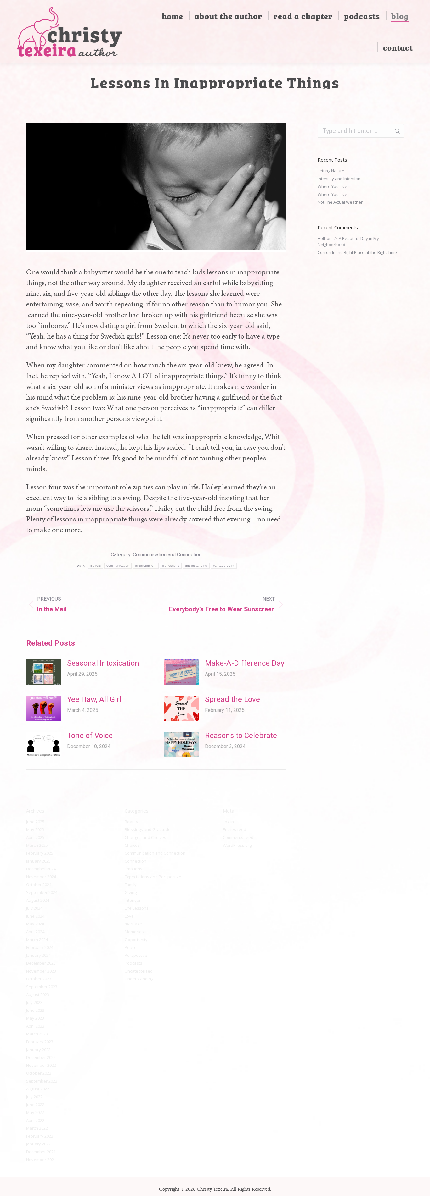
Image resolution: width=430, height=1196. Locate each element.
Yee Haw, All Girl (94, 699)
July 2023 (34, 1002)
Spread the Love (232, 699)
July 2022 (34, 1097)
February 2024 (39, 947)
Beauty (131, 821)
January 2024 (38, 955)
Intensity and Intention (339, 178)
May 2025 (35, 829)
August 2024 (37, 900)
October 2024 (38, 884)
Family (131, 884)
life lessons (170, 565)
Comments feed (238, 837)
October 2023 (38, 979)
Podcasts (133, 963)
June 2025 (35, 821)
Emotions (133, 869)
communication (117, 565)
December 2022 (41, 1057)
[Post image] (43, 672)
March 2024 (37, 939)
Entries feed (234, 829)
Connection (135, 861)
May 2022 (35, 1112)
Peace (131, 947)
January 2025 (38, 861)
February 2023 (39, 1041)
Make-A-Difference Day (244, 663)
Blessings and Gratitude (148, 829)
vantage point (224, 565)
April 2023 (35, 1026)
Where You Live (332, 186)
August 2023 (37, 994)
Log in (228, 821)
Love (129, 916)
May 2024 (35, 924)
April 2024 (35, 931)
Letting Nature (331, 171)
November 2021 (41, 1159)
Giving (131, 892)
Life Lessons (137, 908)
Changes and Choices (145, 837)
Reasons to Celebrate (241, 735)
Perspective (136, 955)
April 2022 (35, 1120)
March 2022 (37, 1128)
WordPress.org (237, 845)
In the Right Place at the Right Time (364, 252)
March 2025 (37, 845)
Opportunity (136, 939)
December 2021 (41, 1152)
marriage (133, 924)
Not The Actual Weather (340, 202)
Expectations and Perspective (153, 876)
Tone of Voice (90, 735)
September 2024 (41, 892)
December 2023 (41, 963)
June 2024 (35, 916)
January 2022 (38, 1144)
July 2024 (34, 908)
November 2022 (41, 1065)
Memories (134, 931)
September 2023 (41, 986)
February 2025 (39, 853)
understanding (196, 565)
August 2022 (37, 1089)
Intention (133, 900)
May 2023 (35, 1018)
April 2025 (35, 837)
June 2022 (35, 1104)
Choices (132, 845)
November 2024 (41, 876)
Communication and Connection (167, 555)
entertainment (145, 565)
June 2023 (35, 1010)
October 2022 (38, 1073)
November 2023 (41, 971)
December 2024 (41, 869)
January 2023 (38, 1049)
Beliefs (95, 565)
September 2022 (41, 1081)
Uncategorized (139, 971)
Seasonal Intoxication (103, 663)
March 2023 (37, 1034)
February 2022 (39, 1136)
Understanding (139, 979)
